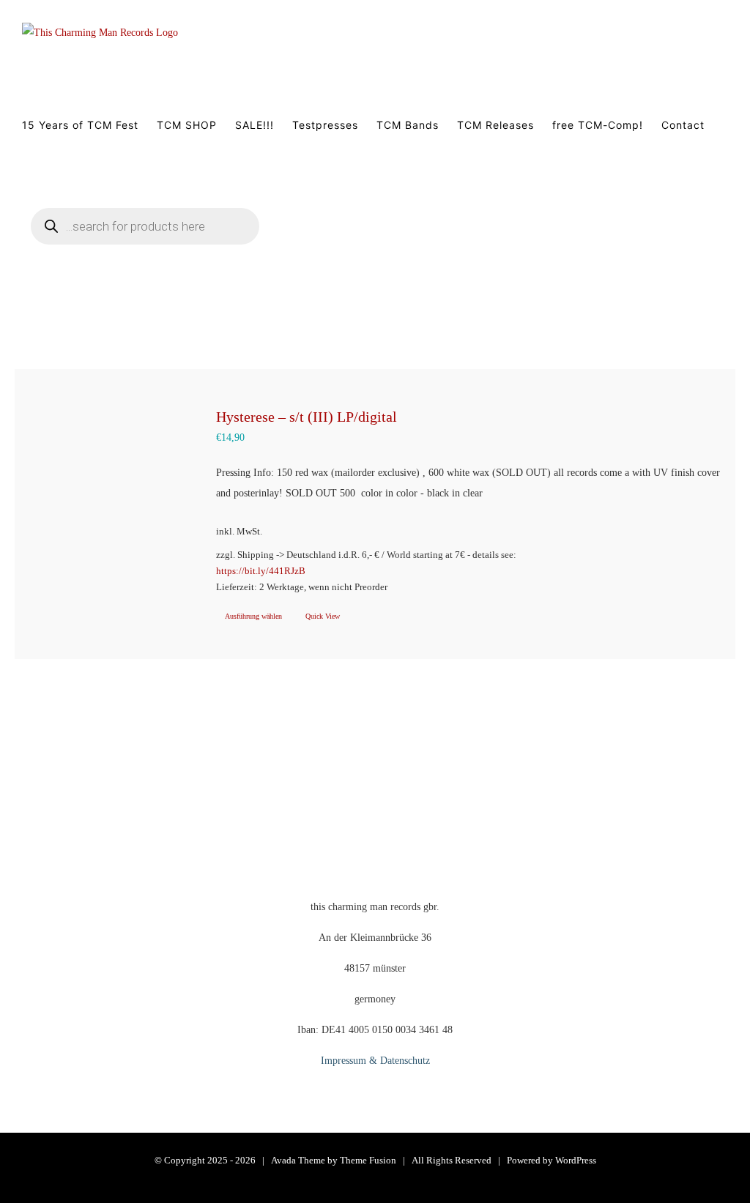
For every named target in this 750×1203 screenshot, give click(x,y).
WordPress (575, 1160)
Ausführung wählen (253, 616)
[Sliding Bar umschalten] (324, 244)
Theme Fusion (368, 1160)
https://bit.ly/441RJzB (260, 571)
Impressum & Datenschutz (375, 1060)
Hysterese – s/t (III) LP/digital (306, 417)
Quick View (322, 616)
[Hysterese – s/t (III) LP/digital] (108, 485)
